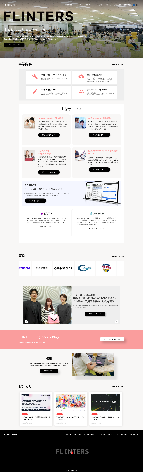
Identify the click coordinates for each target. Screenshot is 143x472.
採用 (100, 5)
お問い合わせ (128, 5)
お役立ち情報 (118, 5)
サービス (79, 5)
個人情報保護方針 (89, 434)
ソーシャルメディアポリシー (106, 434)
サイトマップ (134, 434)
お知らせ (108, 5)
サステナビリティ (122, 434)
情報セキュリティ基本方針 (74, 434)
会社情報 (69, 5)
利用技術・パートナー (91, 5)
